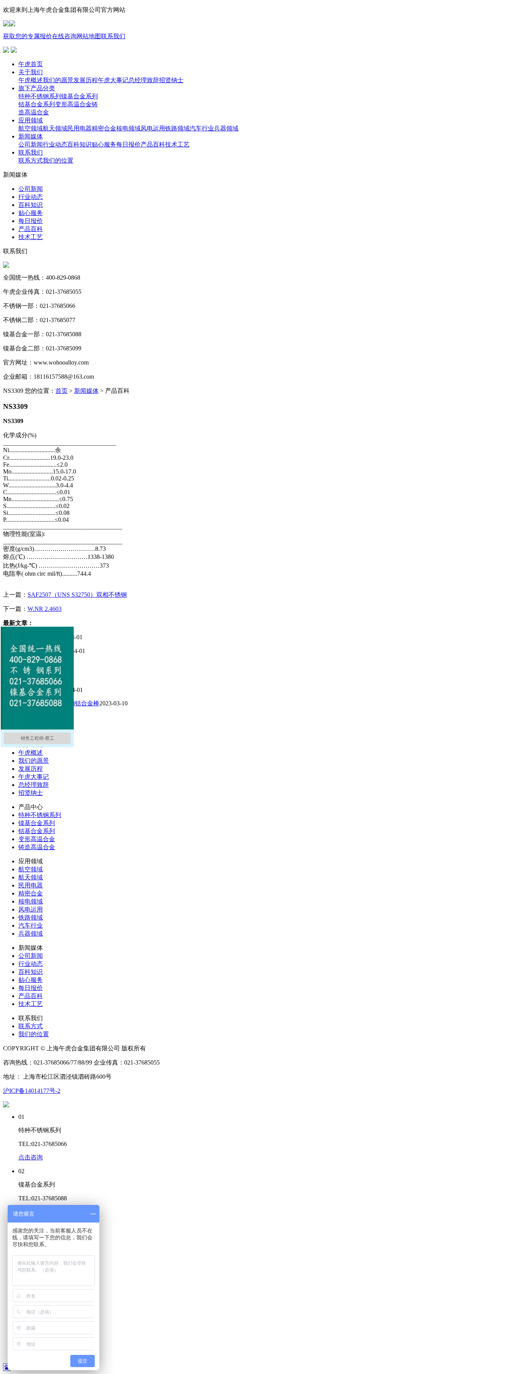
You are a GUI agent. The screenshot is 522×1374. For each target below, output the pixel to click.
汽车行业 (30, 925)
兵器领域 (30, 933)
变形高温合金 (36, 839)
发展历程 (30, 768)
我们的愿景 (33, 760)
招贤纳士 (30, 793)
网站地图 (88, 36)
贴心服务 (30, 980)
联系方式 (30, 1026)
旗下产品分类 (36, 88)
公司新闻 (30, 955)
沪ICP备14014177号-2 (31, 1090)
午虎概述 (30, 752)
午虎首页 (30, 64)
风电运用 (30, 909)
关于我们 (30, 72)
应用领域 (30, 120)
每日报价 (30, 988)
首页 (61, 390)
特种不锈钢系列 (39, 815)
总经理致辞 (33, 784)
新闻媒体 (30, 136)
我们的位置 (33, 1034)
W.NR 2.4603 (45, 609)
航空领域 (30, 869)
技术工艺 (30, 1004)
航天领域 (30, 877)
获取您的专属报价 (27, 36)
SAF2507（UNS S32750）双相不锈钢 (77, 594)
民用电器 (30, 885)
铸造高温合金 (36, 847)
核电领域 (30, 901)
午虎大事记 (33, 776)
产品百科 (30, 996)
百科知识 (30, 972)
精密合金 (30, 893)
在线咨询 (64, 36)
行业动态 (30, 963)
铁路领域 (30, 917)
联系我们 (113, 36)
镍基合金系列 (36, 823)
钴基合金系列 (36, 831)
